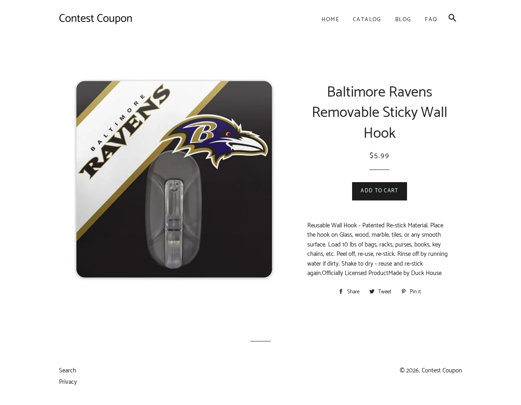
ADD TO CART (379, 191)
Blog (403, 19)
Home (330, 19)
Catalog (367, 19)
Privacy (68, 382)
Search (67, 370)
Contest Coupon (442, 370)
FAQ (431, 19)
